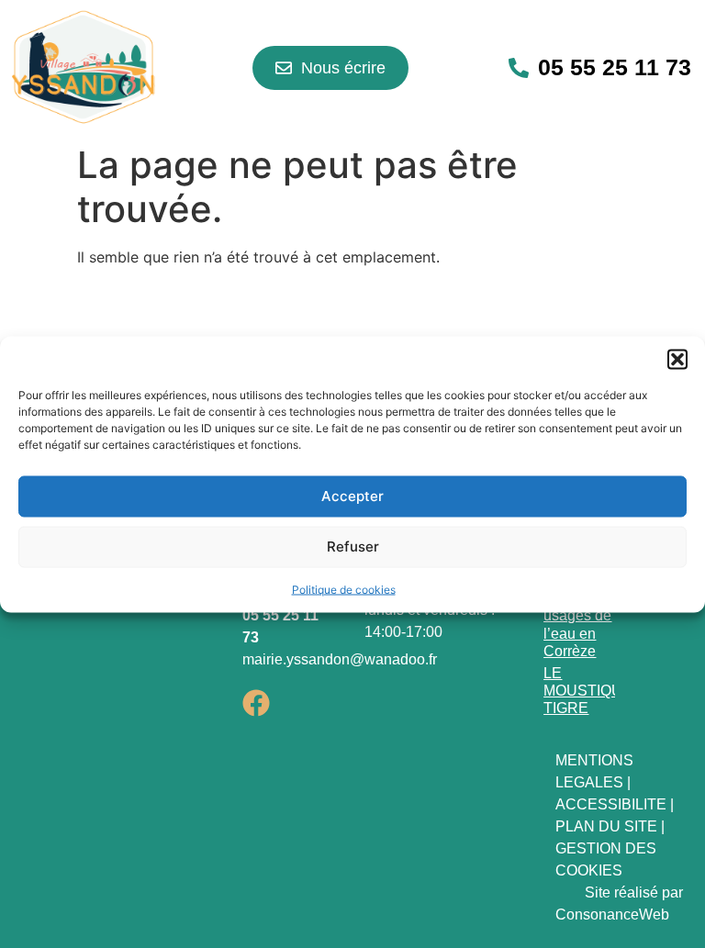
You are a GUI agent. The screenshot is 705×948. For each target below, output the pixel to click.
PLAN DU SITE (606, 826)
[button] (677, 359)
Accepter (352, 496)
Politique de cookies (344, 589)
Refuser (353, 546)
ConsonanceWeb (612, 914)
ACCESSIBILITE (610, 804)
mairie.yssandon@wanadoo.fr (339, 659)
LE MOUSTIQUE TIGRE (587, 690)
